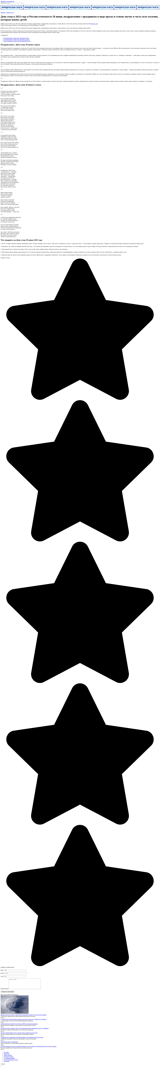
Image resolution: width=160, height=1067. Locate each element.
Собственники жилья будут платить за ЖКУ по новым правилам (19, 1024)
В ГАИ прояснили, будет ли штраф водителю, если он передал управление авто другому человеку (29, 1046)
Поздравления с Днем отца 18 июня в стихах (17, 39)
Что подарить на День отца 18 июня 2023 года (17, 41)
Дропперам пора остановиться (9, 1042)
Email (3, 973)
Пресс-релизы (8, 1055)
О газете (6, 1052)
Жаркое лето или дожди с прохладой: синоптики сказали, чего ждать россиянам (23, 1015)
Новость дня (94, 23)
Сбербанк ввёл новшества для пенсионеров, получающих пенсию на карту (22, 1037)
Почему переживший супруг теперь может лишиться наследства (19, 1033)
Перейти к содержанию (7, 1)
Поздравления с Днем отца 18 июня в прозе (16, 38)
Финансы (6, 1061)
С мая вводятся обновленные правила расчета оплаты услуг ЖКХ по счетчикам (23, 1019)
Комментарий (4, 988)
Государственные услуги (11, 1059)
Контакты (7, 1053)
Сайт (2, 976)
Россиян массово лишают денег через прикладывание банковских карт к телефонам (24, 1028)
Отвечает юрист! (9, 1056)
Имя (2, 970)
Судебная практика (9, 1058)
